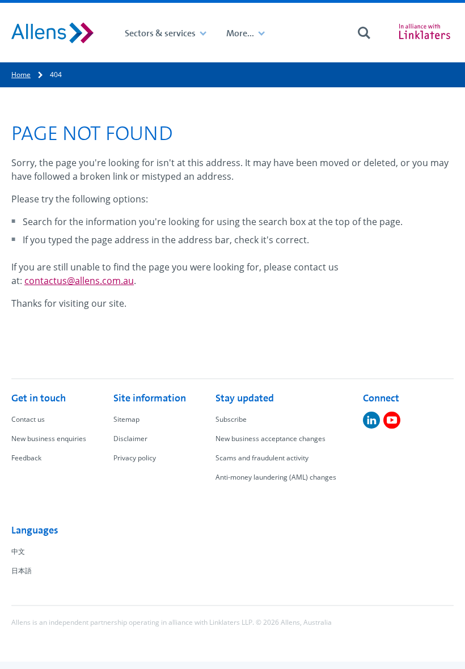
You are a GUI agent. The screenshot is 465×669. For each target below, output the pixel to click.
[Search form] (364, 33)
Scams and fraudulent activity (261, 458)
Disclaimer (130, 438)
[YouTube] (391, 420)
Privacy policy (134, 458)
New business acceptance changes (270, 438)
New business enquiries (48, 438)
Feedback (26, 458)
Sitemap (126, 419)
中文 (18, 551)
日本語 (21, 570)
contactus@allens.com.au (79, 280)
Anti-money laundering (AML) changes (275, 477)
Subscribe (231, 419)
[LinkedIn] (371, 420)
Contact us (28, 419)
